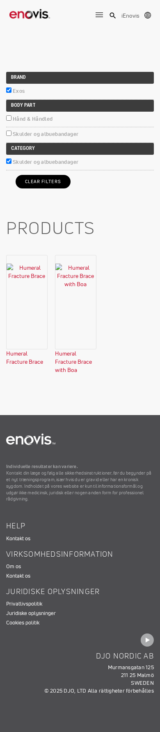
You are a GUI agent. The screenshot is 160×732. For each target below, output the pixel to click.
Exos (19, 90)
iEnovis (130, 15)
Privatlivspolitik (24, 603)
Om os (13, 566)
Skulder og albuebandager (45, 134)
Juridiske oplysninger (31, 613)
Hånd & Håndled (33, 118)
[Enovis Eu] (29, 12)
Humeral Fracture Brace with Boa (73, 362)
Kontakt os (18, 538)
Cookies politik (22, 622)
